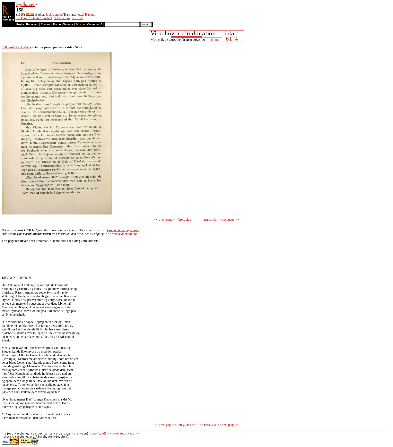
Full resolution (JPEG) (16, 47)
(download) (98, 433)
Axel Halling (86, 14)
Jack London (54, 14)
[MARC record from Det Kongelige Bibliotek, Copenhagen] (30, 14)
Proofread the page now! (123, 230)
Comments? (95, 24)
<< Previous (62, 18)
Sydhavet (25, 4)
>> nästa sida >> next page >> (219, 219)
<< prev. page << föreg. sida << (174, 219)
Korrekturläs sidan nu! (122, 234)
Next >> (77, 18)
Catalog (46, 24)
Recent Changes (63, 24)
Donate (80, 24)
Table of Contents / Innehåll (34, 18)
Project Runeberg (27, 24)
